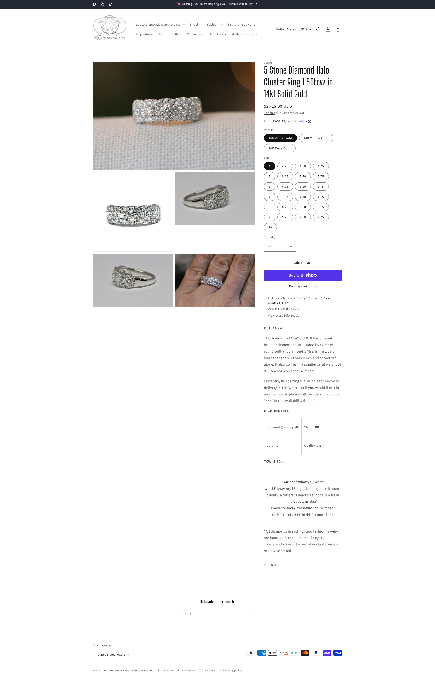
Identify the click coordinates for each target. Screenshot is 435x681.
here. (312, 370)
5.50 (303, 176)
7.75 (321, 197)
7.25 (285, 197)
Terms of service (208, 670)
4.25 (285, 166)
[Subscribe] (253, 614)
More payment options (303, 286)
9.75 (321, 217)
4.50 (303, 166)
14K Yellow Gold (316, 138)
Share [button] (272, 565)
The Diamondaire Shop (115, 670)
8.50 (303, 207)
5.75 (321, 176)
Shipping (270, 112)
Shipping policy (232, 670)
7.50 (303, 197)
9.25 (285, 217)
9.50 (303, 217)
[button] (160, 24)
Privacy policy (186, 670)
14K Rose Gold (280, 148)
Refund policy (166, 670)
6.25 (285, 186)
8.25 (285, 207)
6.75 (321, 186)
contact (306, 508)
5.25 (285, 176)
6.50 (303, 186)
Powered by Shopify (141, 670)
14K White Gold (280, 138)
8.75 (321, 207)
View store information (285, 315)
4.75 (321, 166)
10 (270, 227)
